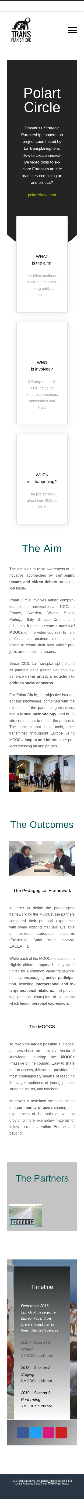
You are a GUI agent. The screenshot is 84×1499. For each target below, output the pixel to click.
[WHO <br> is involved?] (42, 342)
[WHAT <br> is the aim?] (42, 236)
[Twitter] (42, 6)
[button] (14, 1216)
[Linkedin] (70, 6)
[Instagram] (60, 6)
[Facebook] (32, 6)
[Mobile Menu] (72, 30)
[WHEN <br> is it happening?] (42, 454)
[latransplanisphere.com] (21, 30)
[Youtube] (51, 6)
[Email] (79, 6)
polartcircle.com (42, 195)
